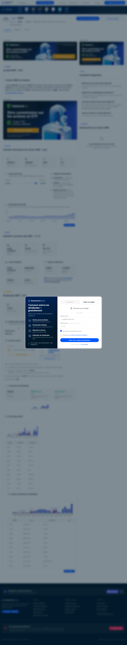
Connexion (70, 302)
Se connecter (84, 344)
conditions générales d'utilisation (79, 335)
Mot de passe (70, 323)
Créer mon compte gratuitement (79, 340)
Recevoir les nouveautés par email (72, 331)
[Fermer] (98, 299)
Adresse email (64, 316)
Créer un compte (89, 302)
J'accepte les (75, 335)
